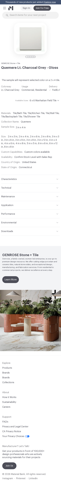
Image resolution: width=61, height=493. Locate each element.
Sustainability (9, 402)
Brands (6, 373)
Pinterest (21, 478)
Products (7, 368)
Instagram (7, 478)
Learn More (11, 279)
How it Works (9, 397)
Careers (6, 407)
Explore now (50, 2)
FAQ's (5, 422)
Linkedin (33, 478)
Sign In (26, 8)
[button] (4, 8)
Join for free (42, 8)
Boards (6, 377)
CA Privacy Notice (11, 431)
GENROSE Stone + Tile (10, 63)
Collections (8, 382)
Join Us (9, 466)
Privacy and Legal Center (15, 426)
